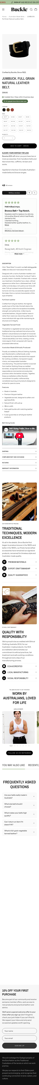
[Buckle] (19, 9)
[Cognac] (12, 109)
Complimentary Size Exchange (13, 457)
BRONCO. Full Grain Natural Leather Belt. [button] (14, 231)
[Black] (4, 109)
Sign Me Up (19, 1046)
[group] (19, 726)
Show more (18, 254)
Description (6, 263)
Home (4, 16)
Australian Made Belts (16, 16)
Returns (5, 463)
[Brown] (8, 109)
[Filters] (29, 193)
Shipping (5, 451)
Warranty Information (10, 468)
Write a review (14, 193)
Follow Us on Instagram (19, 753)
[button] (30, 9)
